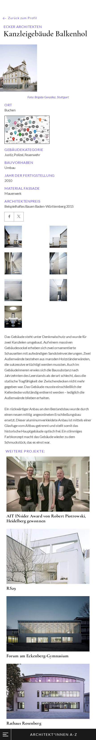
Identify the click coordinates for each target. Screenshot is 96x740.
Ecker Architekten (23, 26)
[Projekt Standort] (27, 130)
